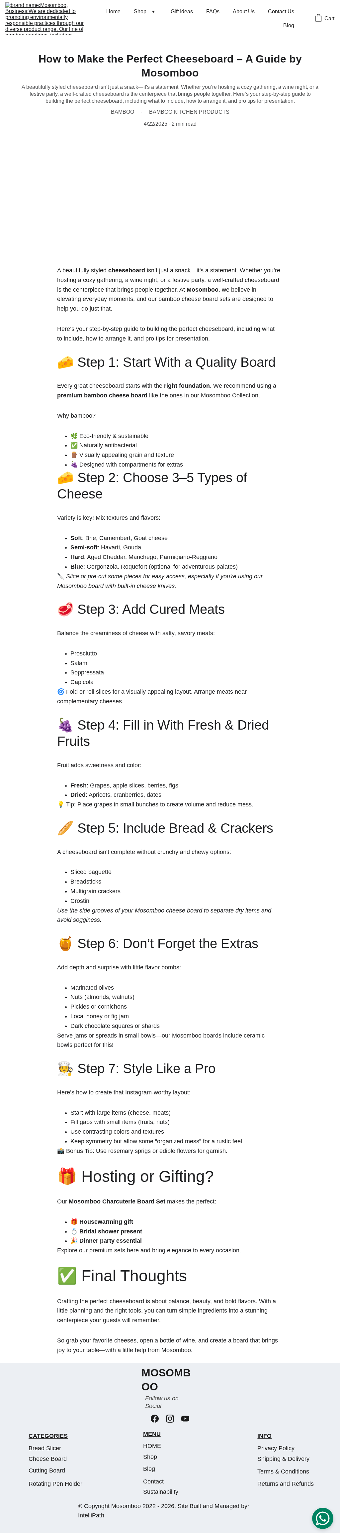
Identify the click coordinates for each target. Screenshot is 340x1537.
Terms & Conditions (283, 1471)
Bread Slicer (45, 1448)
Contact (153, 1481)
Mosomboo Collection (229, 395)
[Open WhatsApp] (322, 1518)
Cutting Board (47, 1470)
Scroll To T (248, 1505)
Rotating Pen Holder (55, 1483)
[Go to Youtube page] (185, 1419)
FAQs (212, 11)
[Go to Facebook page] (155, 1419)
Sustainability (160, 1491)
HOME (152, 1446)
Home (113, 11)
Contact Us (281, 11)
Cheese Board (48, 1459)
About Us (244, 11)
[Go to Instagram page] (170, 1419)
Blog (288, 25)
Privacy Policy (276, 1448)
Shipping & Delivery (283, 1459)
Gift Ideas (182, 11)
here (133, 1250)
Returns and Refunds (285, 1483)
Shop (140, 11)
